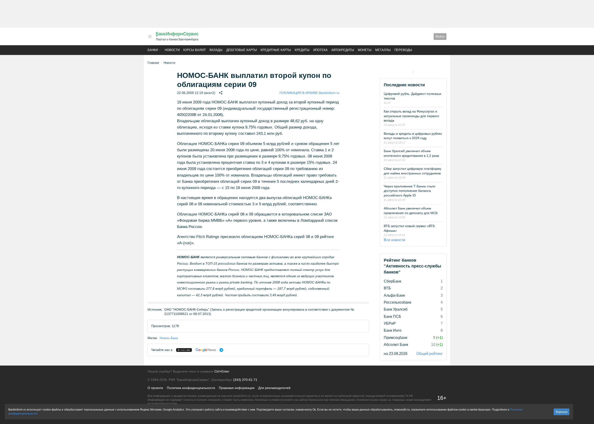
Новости (172, 50)
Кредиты (302, 50)
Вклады (216, 50)
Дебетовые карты (241, 50)
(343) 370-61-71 (245, 380)
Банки (153, 50)
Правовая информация (237, 388)
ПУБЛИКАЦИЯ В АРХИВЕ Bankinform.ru (309, 93)
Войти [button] (440, 36)
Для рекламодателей (274, 388)
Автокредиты (342, 50)
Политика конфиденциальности (191, 388)
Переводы (403, 50)
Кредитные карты (276, 50)
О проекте (155, 388)
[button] (150, 36)
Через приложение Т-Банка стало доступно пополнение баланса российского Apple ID (409, 190)
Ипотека (320, 50)
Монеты (364, 50)
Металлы (383, 50)
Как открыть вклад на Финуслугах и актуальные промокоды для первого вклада (411, 115)
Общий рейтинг (429, 354)
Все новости (394, 240)
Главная (153, 62)
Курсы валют (194, 50)
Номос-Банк (169, 338)
